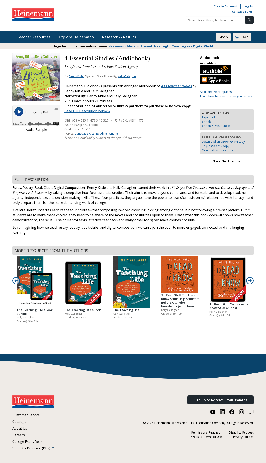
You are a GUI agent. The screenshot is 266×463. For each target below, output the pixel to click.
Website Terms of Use (206, 437)
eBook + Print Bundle (216, 126)
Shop (223, 36)
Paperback (209, 117)
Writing (113, 133)
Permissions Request (205, 432)
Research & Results (119, 36)
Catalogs (19, 421)
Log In (248, 6)
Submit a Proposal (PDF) (32, 448)
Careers (18, 435)
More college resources (217, 150)
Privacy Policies (243, 437)
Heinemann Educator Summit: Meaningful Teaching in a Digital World (160, 46)
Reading (101, 133)
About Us (19, 428)
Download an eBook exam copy (223, 142)
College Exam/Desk (27, 441)
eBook (206, 122)
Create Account (225, 6)
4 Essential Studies (176, 86)
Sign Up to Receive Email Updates (220, 400)
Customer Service (26, 415)
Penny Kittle (76, 76)
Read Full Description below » (87, 111)
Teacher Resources (33, 36)
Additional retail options (216, 92)
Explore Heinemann (76, 36)
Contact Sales (242, 12)
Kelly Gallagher (127, 76)
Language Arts (84, 133)
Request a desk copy (215, 146)
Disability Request (241, 432)
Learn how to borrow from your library (226, 96)
